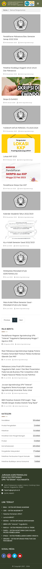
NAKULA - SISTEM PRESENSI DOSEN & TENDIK (18, 527)
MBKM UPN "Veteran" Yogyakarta (15, 524)
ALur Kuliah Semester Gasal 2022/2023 (19, 242)
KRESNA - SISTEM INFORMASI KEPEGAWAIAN (18, 521)
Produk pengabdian (21, 425)
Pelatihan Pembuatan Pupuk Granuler (21, 456)
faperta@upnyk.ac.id (12, 490)
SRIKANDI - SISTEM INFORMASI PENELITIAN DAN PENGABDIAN (19, 540)
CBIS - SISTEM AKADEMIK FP (13, 511)
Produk (21, 441)
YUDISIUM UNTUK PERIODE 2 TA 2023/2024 (20, 128)
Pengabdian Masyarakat (21, 451)
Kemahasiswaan (21, 446)
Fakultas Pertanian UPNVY (12, 514)
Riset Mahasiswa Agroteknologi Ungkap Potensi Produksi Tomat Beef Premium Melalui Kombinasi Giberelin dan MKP (21, 353)
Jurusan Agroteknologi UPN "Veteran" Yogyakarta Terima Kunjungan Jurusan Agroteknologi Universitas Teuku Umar (17, 387)
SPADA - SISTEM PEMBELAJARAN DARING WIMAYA (20, 536)
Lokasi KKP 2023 (10, 156)
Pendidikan (21, 420)
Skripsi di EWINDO (10, 99)
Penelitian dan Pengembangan (21, 436)
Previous (7, 320)
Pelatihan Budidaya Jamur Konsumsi (21, 461)
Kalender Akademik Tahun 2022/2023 (18, 214)
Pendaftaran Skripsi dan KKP (15, 185)
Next (21, 320)
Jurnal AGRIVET (8, 517)
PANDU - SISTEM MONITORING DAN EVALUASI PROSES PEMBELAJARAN (19, 531)
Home (5, 10)
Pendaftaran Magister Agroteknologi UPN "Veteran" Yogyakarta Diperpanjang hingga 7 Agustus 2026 (20, 338)
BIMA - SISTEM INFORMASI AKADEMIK (16, 507)
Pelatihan (21, 431)
